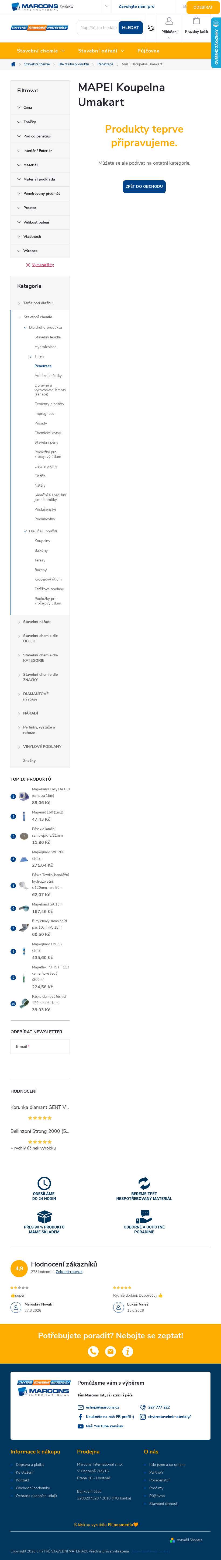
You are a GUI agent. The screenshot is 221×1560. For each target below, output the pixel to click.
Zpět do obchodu (144, 186)
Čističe (40, 476)
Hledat (130, 28)
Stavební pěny (46, 442)
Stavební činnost (163, 1504)
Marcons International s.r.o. (100, 1464)
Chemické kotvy (47, 433)
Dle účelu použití (43, 531)
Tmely (39, 356)
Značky (29, 760)
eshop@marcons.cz (102, 1407)
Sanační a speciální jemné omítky (50, 497)
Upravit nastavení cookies (150, 1551)
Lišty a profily (45, 466)
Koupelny (42, 540)
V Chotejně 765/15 (93, 1471)
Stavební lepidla (47, 337)
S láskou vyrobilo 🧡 (106, 1525)
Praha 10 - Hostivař (93, 1478)
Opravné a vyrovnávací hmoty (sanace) (50, 390)
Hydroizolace (45, 346)
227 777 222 (159, 1407)
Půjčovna (157, 1496)
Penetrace (42, 366)
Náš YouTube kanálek (104, 1426)
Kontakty (67, 6)
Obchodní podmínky (33, 1488)
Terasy (39, 560)
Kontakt (22, 1480)
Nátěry (40, 485)
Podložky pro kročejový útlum (47, 454)
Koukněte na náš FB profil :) (110, 1416)
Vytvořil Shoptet (189, 1540)
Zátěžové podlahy (49, 589)
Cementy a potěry (49, 403)
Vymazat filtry (43, 265)
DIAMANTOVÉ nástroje (36, 696)
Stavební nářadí (36, 621)
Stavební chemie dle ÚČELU (40, 638)
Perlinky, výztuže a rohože (39, 730)
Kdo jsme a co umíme (167, 1465)
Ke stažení (24, 1472)
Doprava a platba (30, 1465)
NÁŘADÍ (30, 713)
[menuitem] (41, 51)
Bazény (40, 569)
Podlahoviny (44, 519)
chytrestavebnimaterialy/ (169, 1416)
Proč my (156, 1488)
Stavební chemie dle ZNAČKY (40, 677)
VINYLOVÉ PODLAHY (42, 746)
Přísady (40, 423)
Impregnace (44, 413)
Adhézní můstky (48, 375)
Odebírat (203, 7)
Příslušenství (45, 509)
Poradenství (159, 1480)
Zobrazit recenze (69, 1271)
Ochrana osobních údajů (36, 1496)
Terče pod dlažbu (38, 303)
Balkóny (41, 550)
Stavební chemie (38, 317)
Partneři (156, 1472)
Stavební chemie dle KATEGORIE (40, 658)
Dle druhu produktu (45, 327)
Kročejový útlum (48, 579)
